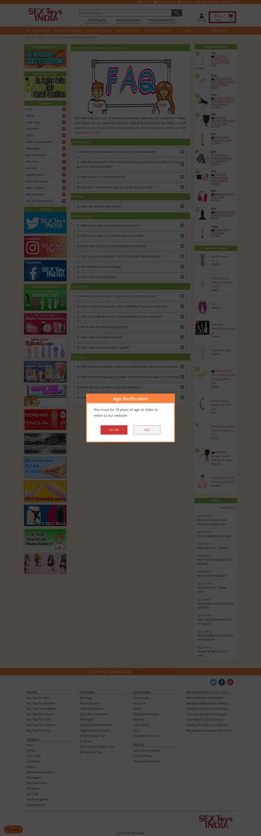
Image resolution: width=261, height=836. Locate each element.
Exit (147, 430)
